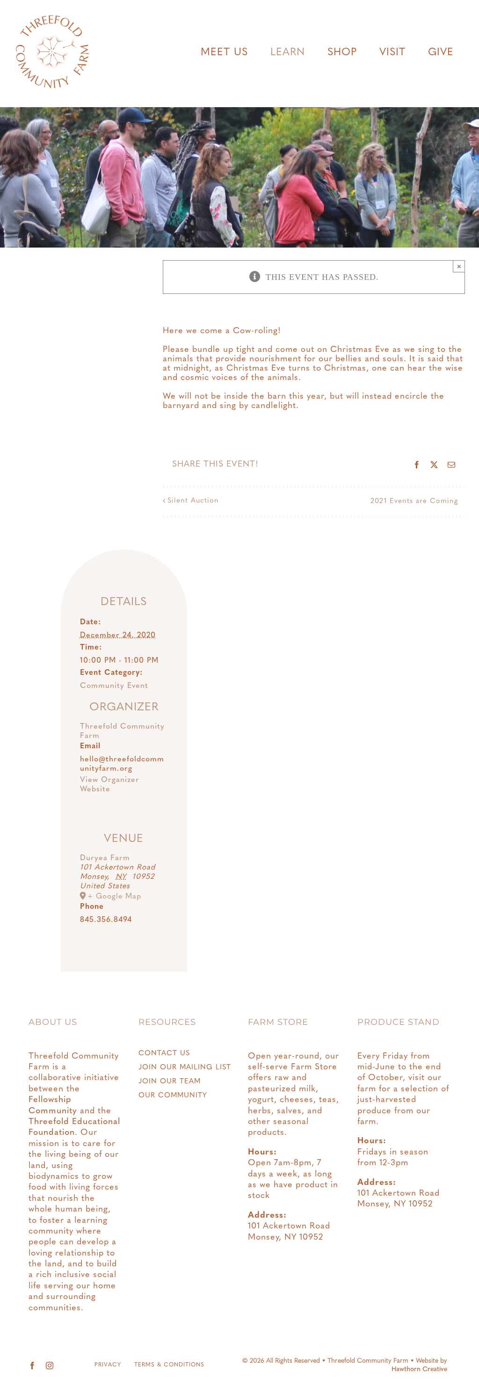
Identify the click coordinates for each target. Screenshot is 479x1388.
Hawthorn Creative (419, 1369)
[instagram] (50, 1365)
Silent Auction (193, 500)
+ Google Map (114, 896)
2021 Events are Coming (414, 501)
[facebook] (32, 1365)
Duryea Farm (105, 858)
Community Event (114, 686)
